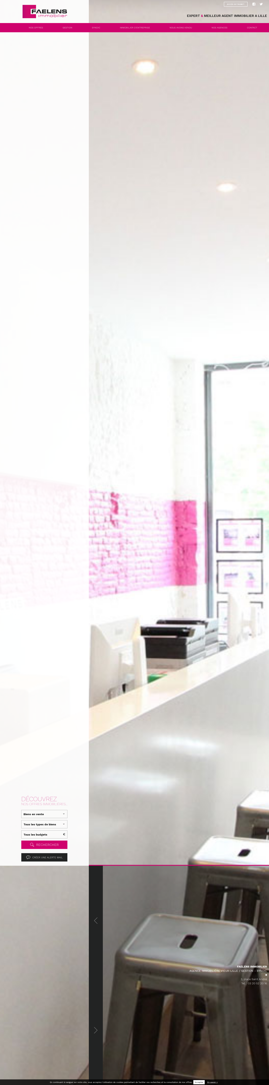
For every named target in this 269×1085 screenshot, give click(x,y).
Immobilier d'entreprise (135, 27)
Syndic (96, 27)
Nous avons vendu (181, 27)
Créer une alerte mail (47, 857)
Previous (96, 920)
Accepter (199, 1082)
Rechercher (47, 845)
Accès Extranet (235, 4)
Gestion (67, 27)
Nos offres (36, 27)
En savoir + (212, 1082)
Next (96, 1030)
